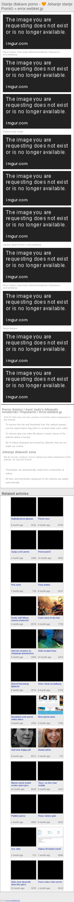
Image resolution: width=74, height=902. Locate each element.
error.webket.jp (13, 900)
